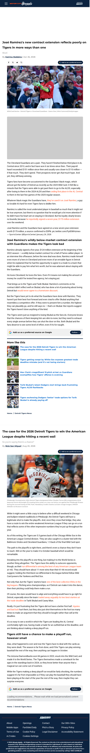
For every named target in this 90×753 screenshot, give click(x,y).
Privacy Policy (67, 727)
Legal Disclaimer (50, 732)
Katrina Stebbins (13, 57)
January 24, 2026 (44, 234)
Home (9, 413)
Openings (27, 723)
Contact (46, 723)
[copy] (21, 62)
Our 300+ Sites (68, 723)
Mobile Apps (12, 727)
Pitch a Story (48, 727)
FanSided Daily (30, 727)
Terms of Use (13, 732)
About (9, 723)
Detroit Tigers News (23, 413)
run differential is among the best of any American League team (51, 566)
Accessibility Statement (72, 732)
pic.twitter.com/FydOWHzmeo (66, 231)
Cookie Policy (29, 732)
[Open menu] (6, 3)
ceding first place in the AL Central (67, 191)
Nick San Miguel (13, 446)
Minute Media (17, 742)
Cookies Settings (30, 736)
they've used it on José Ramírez (62, 200)
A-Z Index (11, 736)
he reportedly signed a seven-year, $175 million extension (52, 219)
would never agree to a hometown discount (37, 290)
